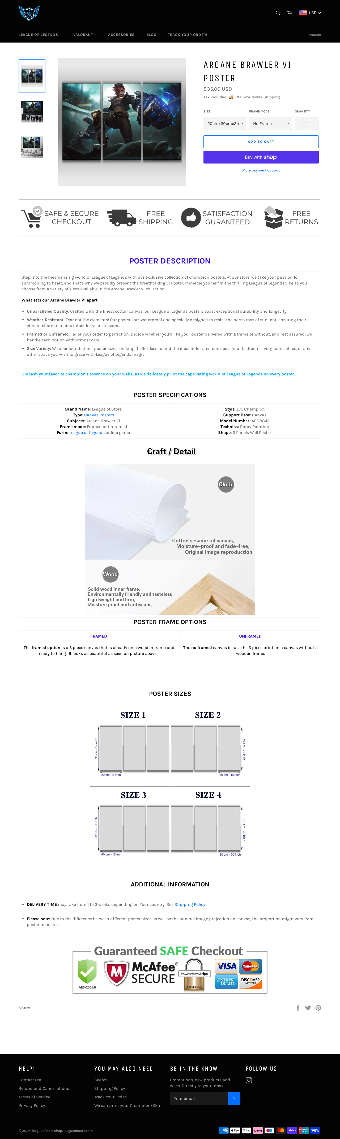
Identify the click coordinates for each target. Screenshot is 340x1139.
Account (314, 35)
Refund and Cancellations (44, 1088)
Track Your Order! (187, 34)
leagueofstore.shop (47, 1131)
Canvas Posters (99, 414)
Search (101, 1079)
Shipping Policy (190, 904)
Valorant (83, 34)
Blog (151, 34)
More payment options (261, 170)
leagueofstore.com (78, 1131)
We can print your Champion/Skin (128, 1105)
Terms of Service (34, 1096)
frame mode (259, 111)
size (207, 111)
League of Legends (39, 34)
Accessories (121, 34)
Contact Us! (30, 1079)
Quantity (302, 111)
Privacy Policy (32, 1105)
